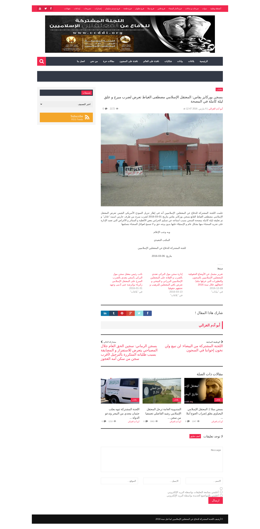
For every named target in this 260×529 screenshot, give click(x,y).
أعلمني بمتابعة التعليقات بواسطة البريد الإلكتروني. (193, 492)
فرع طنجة (127, 8)
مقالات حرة (108, 61)
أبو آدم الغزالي (216, 108)
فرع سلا (151, 8)
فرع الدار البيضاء (175, 8)
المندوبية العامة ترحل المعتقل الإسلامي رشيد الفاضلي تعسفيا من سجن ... (163, 413)
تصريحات (87, 8)
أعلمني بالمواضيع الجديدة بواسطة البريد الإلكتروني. (192, 495)
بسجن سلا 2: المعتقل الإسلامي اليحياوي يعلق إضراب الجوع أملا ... (204, 413)
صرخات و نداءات (192, 8)
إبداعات (77, 8)
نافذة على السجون (129, 61)
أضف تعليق (195, 436)
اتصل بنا (81, 61)
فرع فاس (161, 8)
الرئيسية (204, 61)
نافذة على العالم (151, 61)
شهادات (67, 8)
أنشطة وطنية (215, 8)
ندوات (204, 8)
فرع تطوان (139, 8)
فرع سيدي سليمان (112, 8)
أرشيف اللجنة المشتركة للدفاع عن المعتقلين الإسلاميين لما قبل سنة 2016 (188, 519)
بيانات (180, 61)
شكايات (168, 61)
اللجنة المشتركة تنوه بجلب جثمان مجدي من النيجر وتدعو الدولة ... (122, 413)
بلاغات (191, 61)
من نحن (94, 61)
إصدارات (98, 8)
